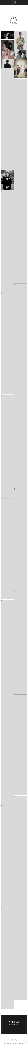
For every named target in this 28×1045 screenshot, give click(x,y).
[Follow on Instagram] (12, 1040)
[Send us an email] (14, 1040)
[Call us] (16, 1040)
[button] (2, 2)
